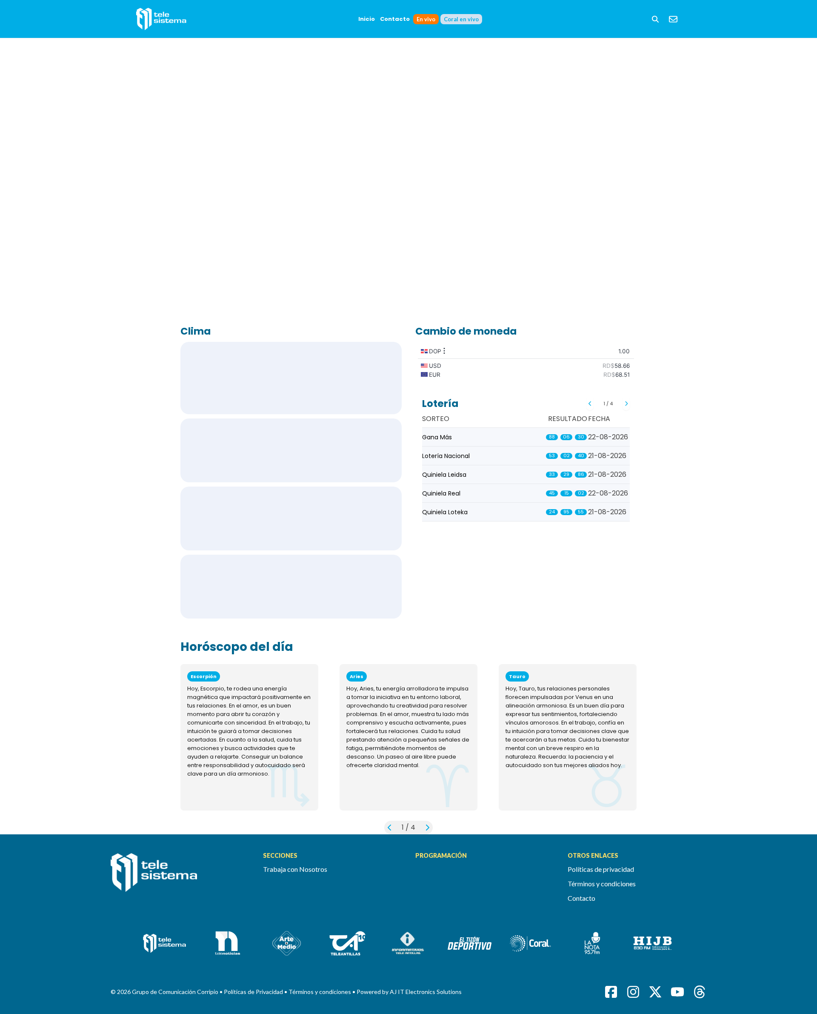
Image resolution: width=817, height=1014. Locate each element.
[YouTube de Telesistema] (677, 992)
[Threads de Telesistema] (699, 992)
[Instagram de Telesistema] (633, 992)
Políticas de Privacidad (254, 991)
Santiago (291, 518)
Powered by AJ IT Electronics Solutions (409, 991)
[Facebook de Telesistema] (611, 992)
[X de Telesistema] (655, 992)
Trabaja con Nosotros (295, 869)
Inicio (366, 19)
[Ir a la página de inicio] (180, 877)
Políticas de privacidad (601, 869)
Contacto (395, 19)
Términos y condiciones (602, 883)
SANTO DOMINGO (291, 378)
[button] (655, 19)
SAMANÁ (291, 587)
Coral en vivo (461, 19)
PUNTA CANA (291, 450)
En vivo (426, 19)
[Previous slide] (590, 403)
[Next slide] (626, 403)
